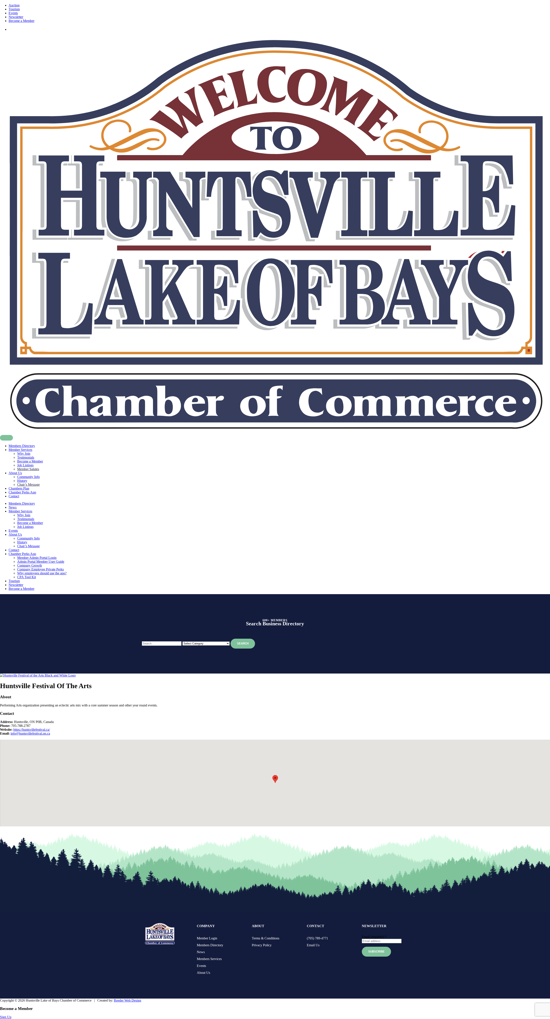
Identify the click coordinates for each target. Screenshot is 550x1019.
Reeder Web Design (127, 1000)
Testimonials (25, 457)
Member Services (20, 450)
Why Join (23, 453)
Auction (14, 5)
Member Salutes (28, 469)
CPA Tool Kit (26, 577)
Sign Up (5, 1017)
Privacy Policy (262, 945)
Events (13, 13)
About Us (15, 473)
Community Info (28, 477)
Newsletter (16, 17)
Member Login (207, 938)
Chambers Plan (19, 488)
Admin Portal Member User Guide (40, 561)
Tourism (14, 9)
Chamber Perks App (22, 492)
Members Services (209, 959)
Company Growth (29, 565)
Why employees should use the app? (42, 573)
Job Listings (25, 465)
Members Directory (22, 446)
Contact (14, 496)
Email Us (313, 945)
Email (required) (374, 937)
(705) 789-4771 (317, 938)
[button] (275, 779)
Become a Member (21, 21)
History (22, 481)
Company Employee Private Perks (40, 569)
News (13, 507)
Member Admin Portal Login (37, 558)
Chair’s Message (28, 484)
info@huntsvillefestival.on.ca (30, 733)
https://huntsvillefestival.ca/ (31, 729)
